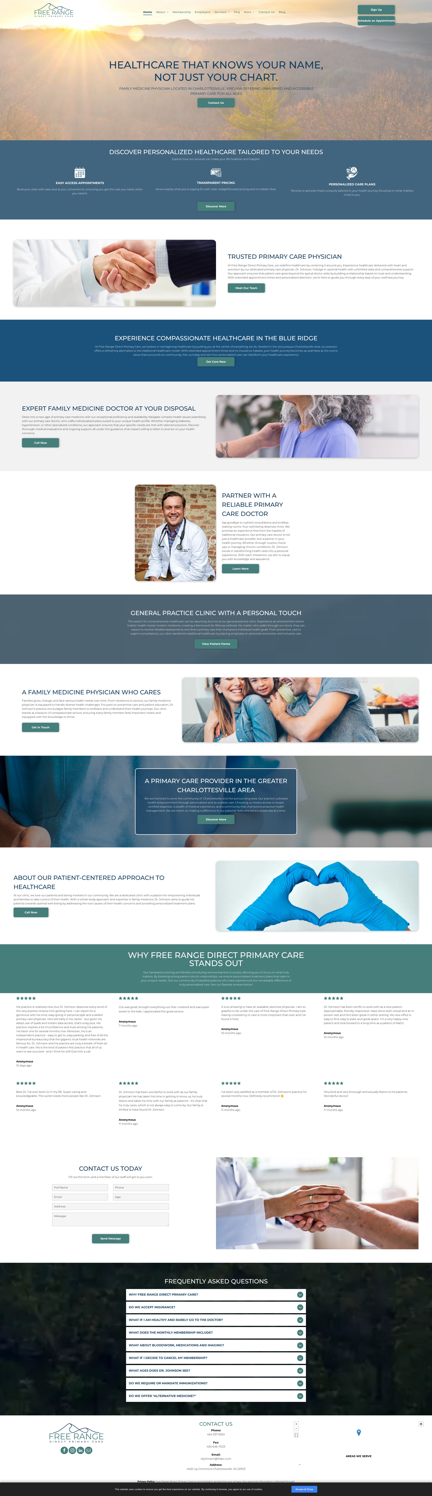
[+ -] (358, 1436)
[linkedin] (80, 1451)
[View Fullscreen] (296, 1435)
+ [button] (296, 1424)
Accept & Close (304, 1489)
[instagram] (72, 1451)
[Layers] (421, 1424)
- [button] (296, 1428)
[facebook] (64, 1451)
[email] (88, 1451)
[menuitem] (147, 12)
